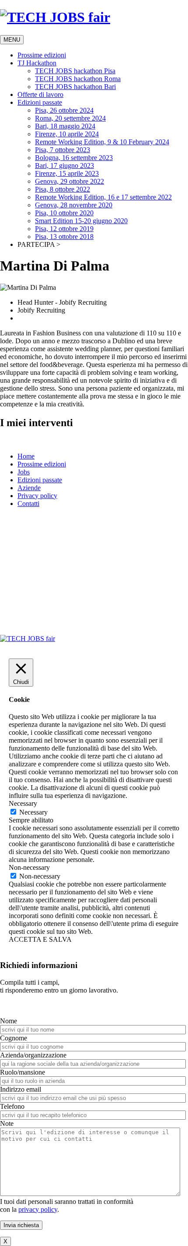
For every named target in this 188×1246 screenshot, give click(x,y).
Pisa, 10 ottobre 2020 (64, 213)
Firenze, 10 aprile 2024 (67, 134)
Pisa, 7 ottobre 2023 (62, 149)
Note (7, 1123)
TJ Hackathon (36, 63)
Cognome (13, 1038)
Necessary (33, 812)
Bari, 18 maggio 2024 (65, 126)
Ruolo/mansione (22, 1072)
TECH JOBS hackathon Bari (75, 86)
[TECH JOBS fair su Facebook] (78, 563)
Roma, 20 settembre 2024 (70, 118)
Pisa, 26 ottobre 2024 (64, 110)
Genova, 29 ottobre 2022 (69, 181)
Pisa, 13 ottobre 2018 (64, 236)
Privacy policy (37, 495)
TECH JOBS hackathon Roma (78, 78)
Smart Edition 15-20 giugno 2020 (81, 220)
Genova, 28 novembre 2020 (73, 205)
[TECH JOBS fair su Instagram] (94, 563)
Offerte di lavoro (40, 94)
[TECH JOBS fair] (27, 638)
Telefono (12, 1106)
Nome (8, 1021)
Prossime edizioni (41, 55)
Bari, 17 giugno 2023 (64, 165)
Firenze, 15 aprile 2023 (67, 173)
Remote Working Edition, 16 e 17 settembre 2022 (103, 197)
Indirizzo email (20, 1089)
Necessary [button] (23, 803)
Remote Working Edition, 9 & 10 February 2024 (102, 142)
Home (26, 456)
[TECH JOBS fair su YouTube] (110, 563)
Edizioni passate (39, 102)
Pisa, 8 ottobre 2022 (62, 189)
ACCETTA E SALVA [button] (40, 939)
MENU (11, 39)
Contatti (28, 503)
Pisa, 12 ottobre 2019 (64, 228)
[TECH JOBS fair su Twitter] (86, 563)
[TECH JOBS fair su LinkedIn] (102, 563)
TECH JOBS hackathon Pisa (75, 71)
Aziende (29, 487)
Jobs (23, 472)
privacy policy (37, 1209)
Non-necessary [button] (29, 867)
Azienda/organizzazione (33, 1055)
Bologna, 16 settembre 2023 (74, 157)
